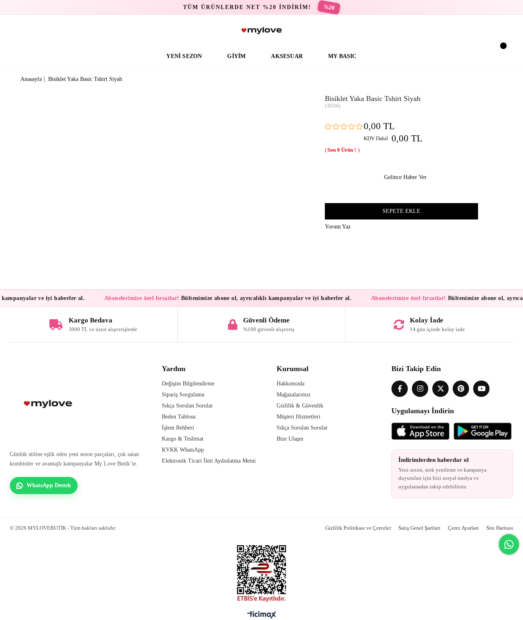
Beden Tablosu (179, 417)
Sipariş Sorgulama (183, 395)
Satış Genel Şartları (419, 528)
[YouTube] (481, 389)
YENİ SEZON (184, 56)
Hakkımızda (290, 384)
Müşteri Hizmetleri (298, 417)
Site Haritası (499, 528)
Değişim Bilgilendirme (188, 384)
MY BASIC (342, 56)
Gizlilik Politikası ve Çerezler (358, 528)
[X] (440, 389)
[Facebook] (399, 389)
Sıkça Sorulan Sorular (187, 406)
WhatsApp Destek (49, 485)
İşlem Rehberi (178, 428)
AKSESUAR (287, 56)
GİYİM (236, 56)
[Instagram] (420, 389)
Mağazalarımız (294, 395)
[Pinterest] (461, 389)
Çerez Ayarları (463, 528)
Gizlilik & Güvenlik (300, 406)
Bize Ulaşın (290, 439)
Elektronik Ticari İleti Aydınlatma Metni (209, 461)
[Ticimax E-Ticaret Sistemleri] (261, 617)
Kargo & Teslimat (182, 439)
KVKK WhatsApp (183, 450)
